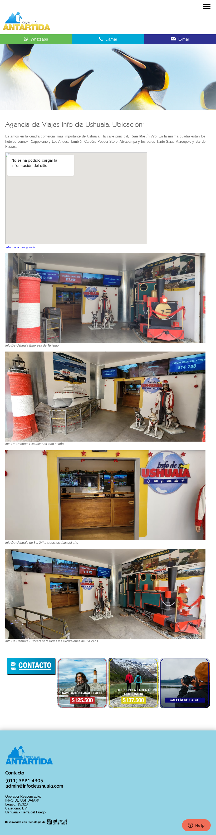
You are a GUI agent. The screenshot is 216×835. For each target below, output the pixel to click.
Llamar (111, 39)
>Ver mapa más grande (20, 247)
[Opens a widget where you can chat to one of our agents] (196, 825)
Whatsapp (39, 39)
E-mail (183, 39)
